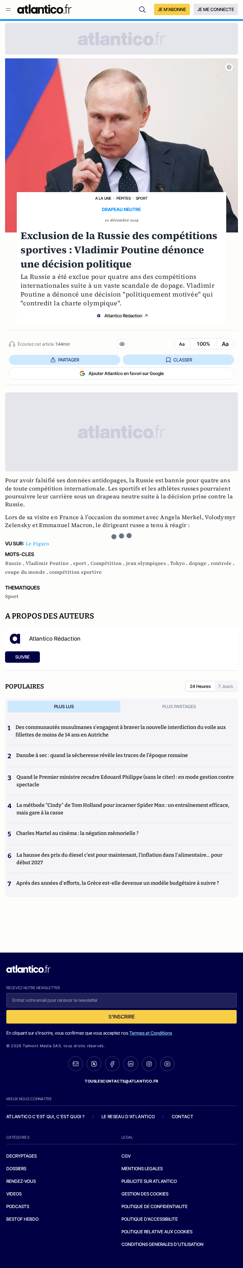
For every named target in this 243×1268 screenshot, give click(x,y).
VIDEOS (14, 1193)
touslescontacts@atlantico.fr (121, 1081)
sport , (81, 563)
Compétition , (108, 563)
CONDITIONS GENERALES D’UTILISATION (162, 1244)
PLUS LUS (64, 706)
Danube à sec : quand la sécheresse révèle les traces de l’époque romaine (102, 755)
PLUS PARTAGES (179, 706)
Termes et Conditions (150, 1033)
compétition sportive (75, 572)
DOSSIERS (16, 1168)
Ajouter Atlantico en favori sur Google (126, 373)
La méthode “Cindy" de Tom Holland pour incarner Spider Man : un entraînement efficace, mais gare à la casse (122, 809)
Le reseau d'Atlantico (128, 1116)
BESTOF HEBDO (22, 1219)
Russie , (15, 563)
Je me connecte (215, 9)
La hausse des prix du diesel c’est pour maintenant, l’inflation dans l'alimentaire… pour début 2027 (119, 859)
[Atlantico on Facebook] (112, 1063)
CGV (126, 1156)
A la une (103, 198)
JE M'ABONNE (172, 9)
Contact (182, 1116)
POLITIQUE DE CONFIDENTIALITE (155, 1206)
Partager (68, 359)
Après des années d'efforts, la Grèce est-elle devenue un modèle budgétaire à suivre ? (117, 883)
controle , (222, 563)
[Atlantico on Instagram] (149, 1064)
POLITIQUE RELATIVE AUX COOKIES (157, 1231)
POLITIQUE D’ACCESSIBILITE (150, 1219)
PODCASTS (17, 1206)
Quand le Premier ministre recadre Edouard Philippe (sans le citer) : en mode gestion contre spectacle (125, 781)
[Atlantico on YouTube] (167, 1064)
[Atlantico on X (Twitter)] (94, 1063)
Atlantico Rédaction (123, 315)
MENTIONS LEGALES (142, 1168)
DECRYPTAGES (21, 1156)
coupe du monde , (27, 572)
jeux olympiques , (148, 563)
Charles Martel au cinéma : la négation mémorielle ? (77, 833)
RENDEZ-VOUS (21, 1181)
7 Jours (225, 686)
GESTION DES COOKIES (145, 1193)
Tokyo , (179, 563)
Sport (141, 198)
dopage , (200, 563)
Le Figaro (37, 543)
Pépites (123, 198)
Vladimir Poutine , (49, 563)
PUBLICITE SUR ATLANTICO (149, 1181)
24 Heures (200, 686)
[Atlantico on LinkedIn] (130, 1063)
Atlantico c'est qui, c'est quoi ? (45, 1116)
